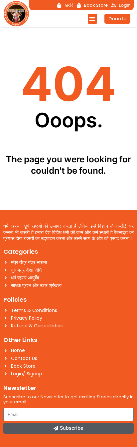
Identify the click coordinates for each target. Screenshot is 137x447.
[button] (92, 19)
